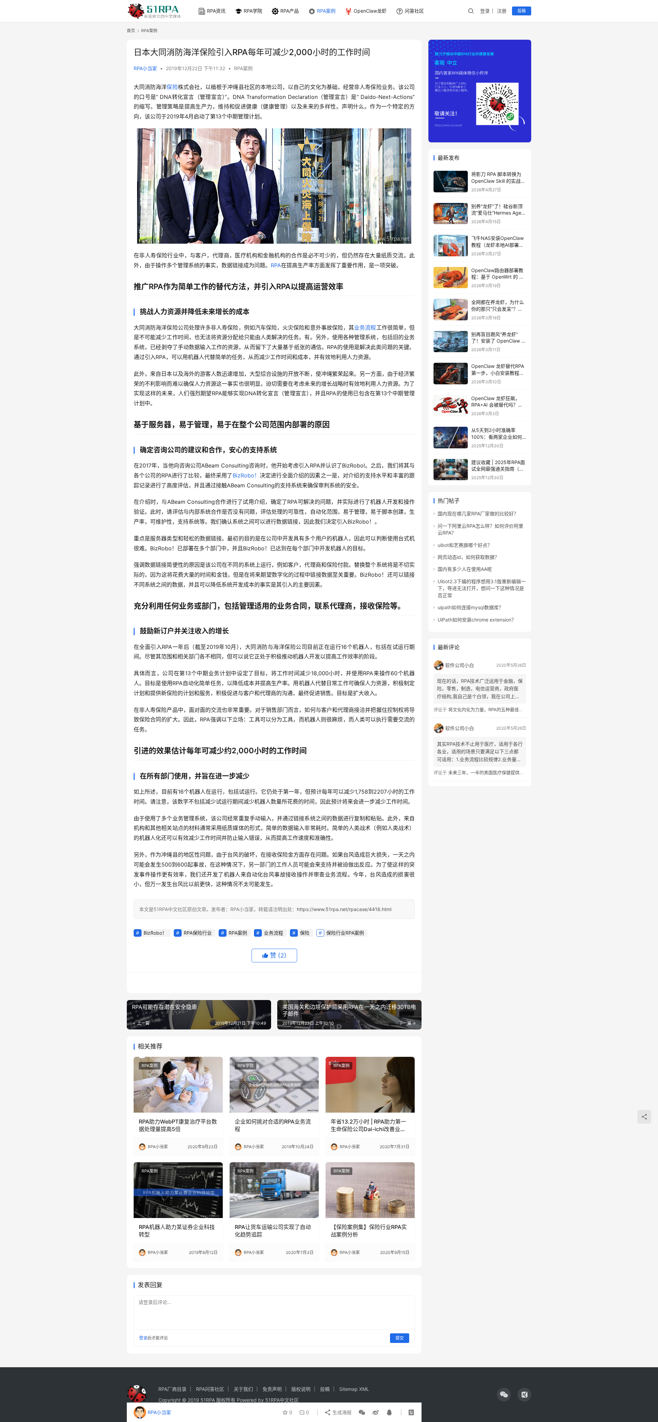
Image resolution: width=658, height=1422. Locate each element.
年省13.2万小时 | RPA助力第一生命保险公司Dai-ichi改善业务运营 (368, 1125)
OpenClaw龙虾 (370, 11)
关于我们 (243, 1389)
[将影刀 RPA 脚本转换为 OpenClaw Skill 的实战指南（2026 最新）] (451, 181)
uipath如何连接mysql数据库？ (470, 607)
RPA (276, 265)
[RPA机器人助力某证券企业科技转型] (178, 1190)
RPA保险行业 (198, 933)
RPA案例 (326, 11)
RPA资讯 (216, 11)
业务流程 (365, 327)
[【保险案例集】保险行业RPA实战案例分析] (370, 1190)
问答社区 (414, 11)
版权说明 (300, 1389)
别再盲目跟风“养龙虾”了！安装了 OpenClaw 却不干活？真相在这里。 (498, 340)
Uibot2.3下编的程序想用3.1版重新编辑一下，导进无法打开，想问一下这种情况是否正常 (482, 588)
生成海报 (341, 1412)
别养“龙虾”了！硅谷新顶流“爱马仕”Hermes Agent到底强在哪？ (498, 212)
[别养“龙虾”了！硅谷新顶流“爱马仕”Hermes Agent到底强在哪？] (451, 214)
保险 (172, 87)
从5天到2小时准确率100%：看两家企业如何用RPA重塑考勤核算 (496, 436)
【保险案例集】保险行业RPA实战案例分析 (369, 1231)
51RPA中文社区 (282, 1400)
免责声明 (272, 1389)
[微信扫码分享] (362, 1412)
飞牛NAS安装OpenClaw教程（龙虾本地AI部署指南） (497, 244)
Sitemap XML (354, 1389)
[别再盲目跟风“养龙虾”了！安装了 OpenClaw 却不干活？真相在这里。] (451, 342)
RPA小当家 (145, 68)
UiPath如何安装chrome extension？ (477, 620)
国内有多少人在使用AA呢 (465, 569)
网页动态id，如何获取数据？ (468, 557)
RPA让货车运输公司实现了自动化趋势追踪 (273, 1231)
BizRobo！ (246, 475)
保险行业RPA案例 (345, 933)
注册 (502, 11)
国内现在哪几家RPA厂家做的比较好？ (478, 513)
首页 (131, 30)
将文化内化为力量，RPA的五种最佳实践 (488, 709)
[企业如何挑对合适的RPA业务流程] (274, 1084)
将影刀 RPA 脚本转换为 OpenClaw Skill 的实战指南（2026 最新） (498, 180)
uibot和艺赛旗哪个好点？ (465, 545)
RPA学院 (253, 11)
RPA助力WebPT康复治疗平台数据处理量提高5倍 (178, 1125)
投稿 (521, 10)
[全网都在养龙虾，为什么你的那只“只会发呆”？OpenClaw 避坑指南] (451, 309)
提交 (399, 1338)
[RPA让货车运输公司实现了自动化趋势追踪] (274, 1190)
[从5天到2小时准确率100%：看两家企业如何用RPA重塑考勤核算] (451, 437)
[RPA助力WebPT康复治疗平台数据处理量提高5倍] (178, 1084)
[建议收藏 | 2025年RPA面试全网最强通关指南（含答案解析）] (451, 470)
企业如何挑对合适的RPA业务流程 (273, 1125)
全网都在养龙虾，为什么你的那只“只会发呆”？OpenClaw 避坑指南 (497, 308)
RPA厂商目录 (172, 1389)
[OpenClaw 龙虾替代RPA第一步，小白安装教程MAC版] (451, 373)
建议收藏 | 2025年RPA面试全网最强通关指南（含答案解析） (498, 468)
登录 (485, 11)
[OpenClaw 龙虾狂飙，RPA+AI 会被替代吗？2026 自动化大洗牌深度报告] (451, 406)
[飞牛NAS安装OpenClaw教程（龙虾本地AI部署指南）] (451, 245)
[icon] (504, 1394)
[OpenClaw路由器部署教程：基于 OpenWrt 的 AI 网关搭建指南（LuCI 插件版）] (451, 278)
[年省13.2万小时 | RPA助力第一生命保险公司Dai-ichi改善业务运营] (370, 1084)
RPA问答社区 (210, 1389)
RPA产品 (289, 11)
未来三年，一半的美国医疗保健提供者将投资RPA (497, 772)
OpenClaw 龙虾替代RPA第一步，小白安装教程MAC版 (497, 372)
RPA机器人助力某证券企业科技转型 (177, 1231)
